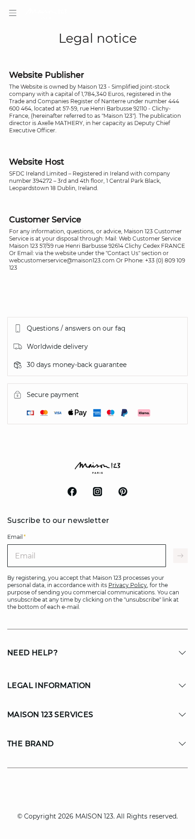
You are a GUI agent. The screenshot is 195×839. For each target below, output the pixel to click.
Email (16, 536)
